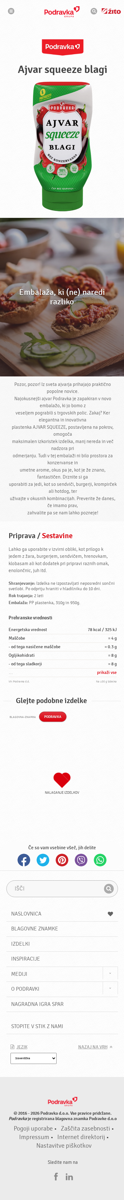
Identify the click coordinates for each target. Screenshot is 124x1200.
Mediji (19, 974)
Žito (111, 11)
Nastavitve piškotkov (64, 1145)
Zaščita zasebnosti (85, 1128)
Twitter (43, 860)
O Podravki (25, 989)
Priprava (22, 536)
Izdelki (20, 944)
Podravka (62, 12)
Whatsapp (100, 860)
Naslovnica (26, 914)
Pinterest (62, 860)
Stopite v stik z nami (37, 1026)
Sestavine (57, 536)
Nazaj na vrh (92, 1047)
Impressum (34, 1137)
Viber (81, 860)
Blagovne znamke (34, 929)
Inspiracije (25, 959)
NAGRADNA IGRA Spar (37, 1004)
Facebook (23, 860)
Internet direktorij (81, 1137)
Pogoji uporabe (33, 1128)
